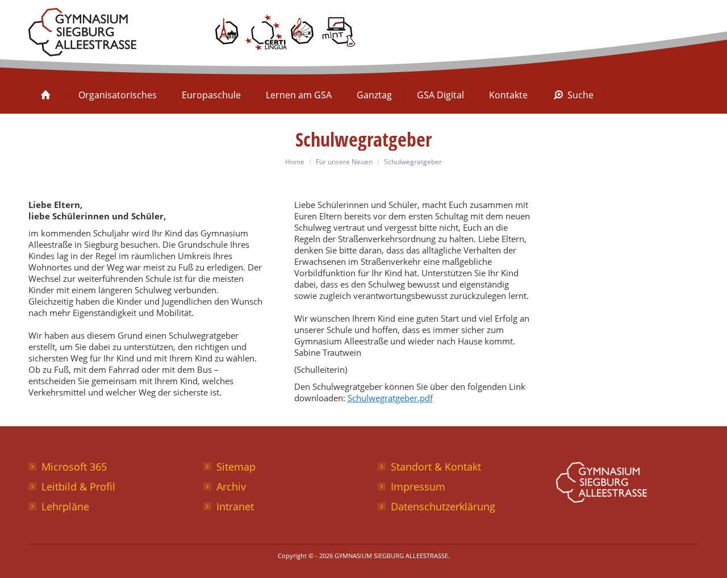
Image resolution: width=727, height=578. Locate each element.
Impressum (418, 486)
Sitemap (236, 466)
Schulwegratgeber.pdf (390, 398)
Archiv (231, 486)
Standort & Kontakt (436, 466)
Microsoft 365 (74, 466)
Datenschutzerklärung (443, 506)
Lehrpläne (65, 506)
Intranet (235, 506)
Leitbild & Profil (78, 486)
